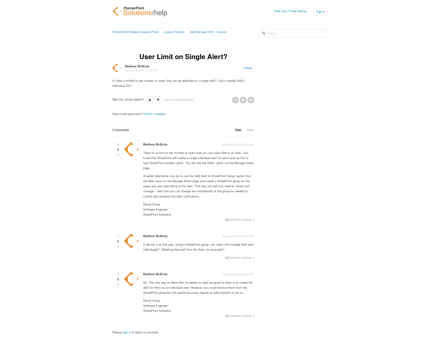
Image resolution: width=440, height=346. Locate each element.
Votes (250, 130)
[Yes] (118, 144)
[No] (118, 155)
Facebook (235, 99)
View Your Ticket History (290, 11)
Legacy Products (174, 32)
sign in (126, 332)
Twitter (243, 99)
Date (238, 130)
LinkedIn (251, 99)
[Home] (140, 11)
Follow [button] (247, 68)
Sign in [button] (320, 11)
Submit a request (154, 114)
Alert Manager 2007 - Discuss (208, 32)
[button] (150, 100)
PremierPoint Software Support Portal (135, 32)
